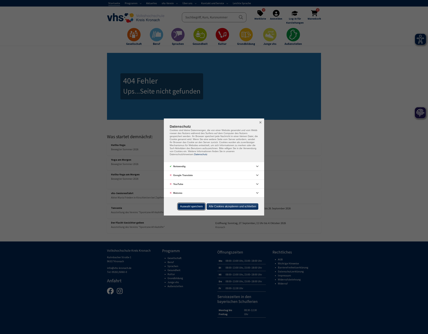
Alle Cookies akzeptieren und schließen (232, 206)
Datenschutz (200, 154)
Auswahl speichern (191, 206)
